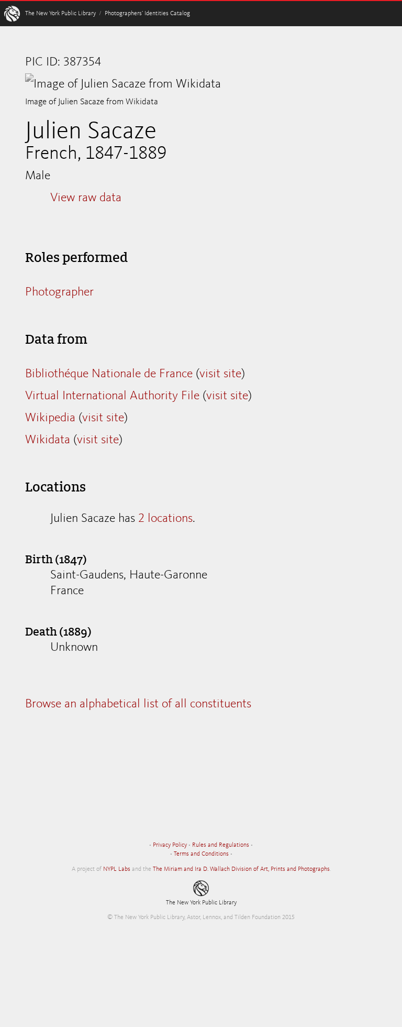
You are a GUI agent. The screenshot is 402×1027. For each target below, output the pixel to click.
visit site (220, 374)
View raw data (85, 198)
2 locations (165, 518)
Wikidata (47, 440)
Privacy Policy (170, 845)
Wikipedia (50, 418)
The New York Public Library (60, 13)
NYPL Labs (116, 869)
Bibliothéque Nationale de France (109, 374)
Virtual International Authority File (112, 396)
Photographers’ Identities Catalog (147, 13)
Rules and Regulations (220, 845)
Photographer (59, 292)
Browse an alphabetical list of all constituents (138, 704)
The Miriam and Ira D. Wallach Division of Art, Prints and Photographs (241, 869)
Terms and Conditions (201, 854)
